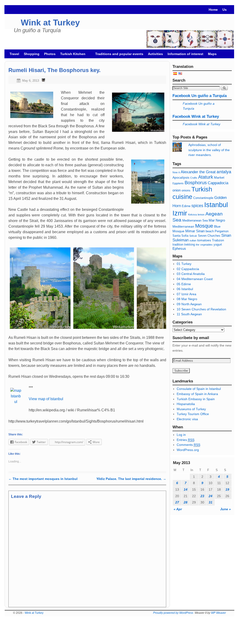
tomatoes (204, 240)
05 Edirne (184, 284)
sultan (193, 240)
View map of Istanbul (46, 399)
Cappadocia (218, 183)
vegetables (206, 244)
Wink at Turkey (50, 22)
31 (210, 502)
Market (219, 177)
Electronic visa (187, 419)
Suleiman (180, 240)
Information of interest (185, 54)
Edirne (186, 206)
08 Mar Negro (187, 299)
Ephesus (179, 248)
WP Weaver (218, 612)
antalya (224, 171)
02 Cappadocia (188, 269)
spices (197, 205)
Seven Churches (209, 235)
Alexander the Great (198, 172)
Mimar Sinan (195, 231)
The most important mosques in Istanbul (42, 479)
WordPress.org (188, 450)
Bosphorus (196, 182)
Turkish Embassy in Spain (196, 399)
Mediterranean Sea (195, 220)
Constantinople (203, 198)
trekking (189, 244)
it (179, 172)
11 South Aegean (189, 314)
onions (186, 190)
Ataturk (205, 177)
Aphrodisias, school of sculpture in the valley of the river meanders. (209, 150)
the (197, 244)
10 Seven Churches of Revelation (201, 309)
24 (210, 496)
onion (176, 190)
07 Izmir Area (186, 294)
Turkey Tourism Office (193, 414)
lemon (201, 214)
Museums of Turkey (191, 409)
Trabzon (218, 240)
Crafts (193, 177)
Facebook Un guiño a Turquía (199, 96)
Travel (14, 54)
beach (210, 231)
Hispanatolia (186, 404)
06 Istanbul (185, 289)
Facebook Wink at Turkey (195, 116)
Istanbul (216, 204)
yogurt (218, 244)
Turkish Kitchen (71, 55)
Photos (50, 54)
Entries (185, 440)
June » (225, 509)
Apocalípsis (180, 177)
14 (185, 489)
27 (177, 502)
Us (224, 9)
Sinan (226, 235)
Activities (155, 54)
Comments (188, 445)
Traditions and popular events (119, 54)
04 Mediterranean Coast (195, 279)
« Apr (178, 509)
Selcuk (193, 235)
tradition (177, 244)
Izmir (179, 213)
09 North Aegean (189, 304)
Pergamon (221, 231)
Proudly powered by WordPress (173, 612)
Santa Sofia (180, 235)
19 (227, 489)
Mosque (204, 226)
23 (202, 496)
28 (185, 502)
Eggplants (178, 183)
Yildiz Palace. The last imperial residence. (131, 479)
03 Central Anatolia (191, 274)
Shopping (31, 54)
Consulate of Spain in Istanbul (199, 389)
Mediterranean (183, 226)
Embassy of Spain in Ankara (197, 394)
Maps (212, 54)
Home (213, 9)
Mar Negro (217, 220)
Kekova (192, 214)
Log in (181, 435)
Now (175, 172)
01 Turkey (184, 264)
